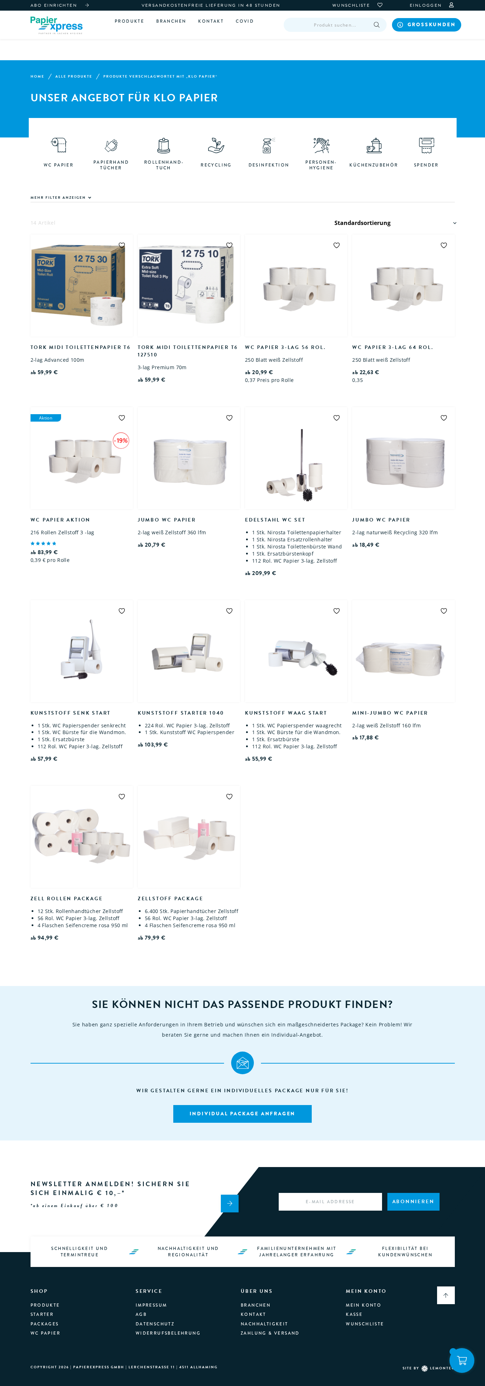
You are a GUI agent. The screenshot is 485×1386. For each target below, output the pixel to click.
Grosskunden (432, 24)
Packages (45, 1324)
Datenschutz (155, 1324)
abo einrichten (54, 5)
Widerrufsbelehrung (168, 1333)
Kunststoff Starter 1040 (181, 713)
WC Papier (46, 1333)
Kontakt (211, 21)
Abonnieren (413, 1201)
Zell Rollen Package (67, 898)
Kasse (354, 1314)
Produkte (129, 21)
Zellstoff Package (170, 898)
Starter (42, 1314)
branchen (171, 21)
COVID (245, 21)
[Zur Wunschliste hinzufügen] (122, 245)
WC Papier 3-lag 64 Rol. (392, 347)
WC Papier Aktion (61, 520)
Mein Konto (363, 1305)
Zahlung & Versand (270, 1333)
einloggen (427, 5)
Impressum (151, 1305)
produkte (45, 1305)
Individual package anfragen (243, 1113)
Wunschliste (365, 1324)
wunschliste (352, 5)
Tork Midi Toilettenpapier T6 (81, 347)
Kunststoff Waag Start (286, 713)
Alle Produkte (73, 76)
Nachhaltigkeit (264, 1324)
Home (37, 76)
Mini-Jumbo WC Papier (390, 713)
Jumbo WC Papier (167, 520)
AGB (141, 1314)
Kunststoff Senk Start (71, 713)
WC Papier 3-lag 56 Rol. (285, 347)
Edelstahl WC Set (275, 520)
